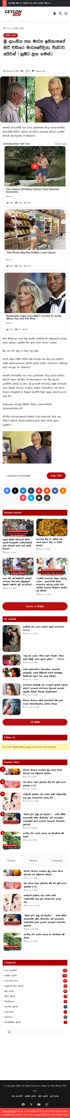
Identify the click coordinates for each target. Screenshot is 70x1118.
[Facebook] (7, 490)
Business (8, 1017)
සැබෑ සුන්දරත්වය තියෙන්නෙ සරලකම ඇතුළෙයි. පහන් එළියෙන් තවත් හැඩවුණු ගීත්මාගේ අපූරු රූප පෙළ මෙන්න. (42, 672)
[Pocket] (23, 498)
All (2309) (35, 722)
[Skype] (31, 498)
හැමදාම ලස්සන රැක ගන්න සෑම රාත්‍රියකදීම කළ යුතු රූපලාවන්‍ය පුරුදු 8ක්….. (42, 898)
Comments (57, 860)
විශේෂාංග (9, 1001)
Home (8, 28)
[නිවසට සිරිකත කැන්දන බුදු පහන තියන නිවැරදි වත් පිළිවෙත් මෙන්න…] (12, 771)
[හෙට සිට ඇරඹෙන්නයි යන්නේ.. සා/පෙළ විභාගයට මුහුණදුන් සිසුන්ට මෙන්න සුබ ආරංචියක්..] (18, 566)
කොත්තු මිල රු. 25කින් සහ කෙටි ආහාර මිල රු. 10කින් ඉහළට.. (35, 3)
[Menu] (66, 15)
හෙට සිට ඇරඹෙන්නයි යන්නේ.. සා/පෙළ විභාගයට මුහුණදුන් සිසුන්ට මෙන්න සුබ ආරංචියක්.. (17, 581)
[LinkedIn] (23, 490)
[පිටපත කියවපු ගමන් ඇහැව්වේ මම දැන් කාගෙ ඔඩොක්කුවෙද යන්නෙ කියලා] (12, 707)
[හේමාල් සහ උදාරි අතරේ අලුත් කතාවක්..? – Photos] (12, 638)
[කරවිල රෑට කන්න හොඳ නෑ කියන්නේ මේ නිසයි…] (12, 841)
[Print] (47, 498)
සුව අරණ (9, 991)
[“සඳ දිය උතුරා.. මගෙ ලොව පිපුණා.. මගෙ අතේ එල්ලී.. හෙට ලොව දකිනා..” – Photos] (12, 659)
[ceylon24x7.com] (13, 14)
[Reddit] (47, 490)
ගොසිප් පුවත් (11, 1007)
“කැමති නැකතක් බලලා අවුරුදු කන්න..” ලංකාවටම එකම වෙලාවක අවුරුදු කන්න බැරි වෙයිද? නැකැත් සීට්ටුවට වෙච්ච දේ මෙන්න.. (51, 584)
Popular (11, 860)
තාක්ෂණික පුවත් (13, 1022)
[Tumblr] (31, 490)
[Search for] (60, 15)
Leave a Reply (35, 606)
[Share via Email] (39, 498)
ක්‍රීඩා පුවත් (10, 996)
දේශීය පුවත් (18, 28)
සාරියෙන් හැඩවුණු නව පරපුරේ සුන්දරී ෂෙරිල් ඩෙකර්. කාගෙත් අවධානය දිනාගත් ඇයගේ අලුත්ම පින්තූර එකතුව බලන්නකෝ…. (45, 688)
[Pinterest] (39, 490)
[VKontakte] (55, 490)
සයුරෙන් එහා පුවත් (14, 986)
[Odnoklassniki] (63, 490)
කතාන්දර (9, 1012)
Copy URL (56, 476)
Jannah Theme (9, 1111)
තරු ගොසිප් (10, 970)
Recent (33, 860)
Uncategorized (11, 981)
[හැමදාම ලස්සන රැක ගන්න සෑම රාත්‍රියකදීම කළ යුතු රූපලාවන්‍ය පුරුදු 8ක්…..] (12, 802)
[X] (15, 490)
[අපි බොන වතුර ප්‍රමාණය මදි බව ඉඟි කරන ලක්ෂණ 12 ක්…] (12, 784)
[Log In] (54, 15)
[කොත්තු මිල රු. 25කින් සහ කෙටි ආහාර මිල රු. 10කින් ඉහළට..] (51, 527)
